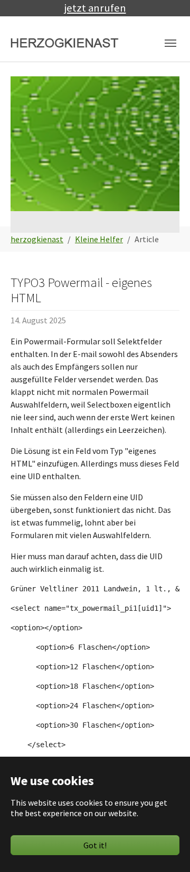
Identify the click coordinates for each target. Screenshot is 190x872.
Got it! (95, 845)
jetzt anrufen (95, 8)
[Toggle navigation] (170, 43)
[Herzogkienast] (65, 43)
